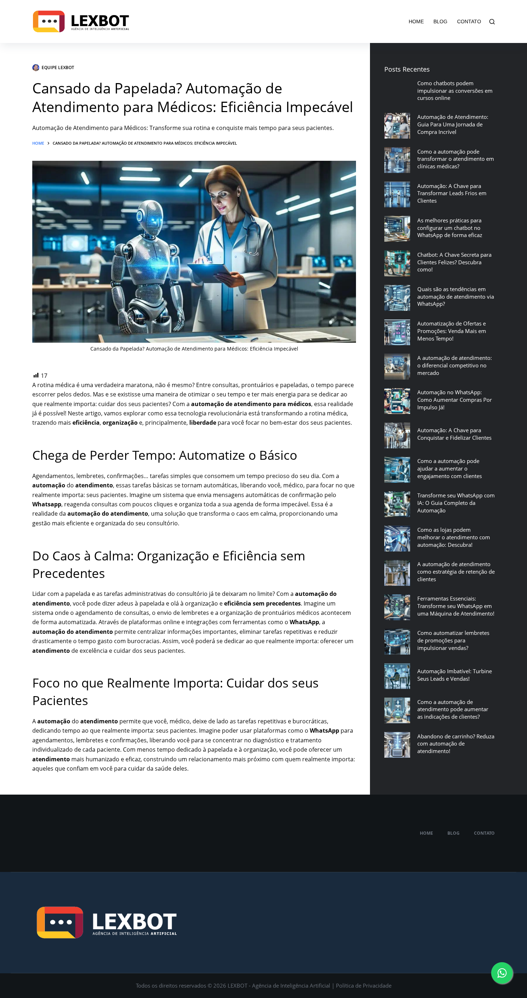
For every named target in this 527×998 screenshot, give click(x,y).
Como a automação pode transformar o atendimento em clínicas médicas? (455, 159)
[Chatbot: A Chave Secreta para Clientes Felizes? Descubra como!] (397, 263)
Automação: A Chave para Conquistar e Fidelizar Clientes (454, 433)
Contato (469, 21)
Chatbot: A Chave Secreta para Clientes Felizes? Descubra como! (454, 262)
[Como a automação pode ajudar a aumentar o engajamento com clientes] (397, 470)
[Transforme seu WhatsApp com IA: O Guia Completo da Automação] (397, 504)
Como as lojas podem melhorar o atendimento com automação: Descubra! (453, 537)
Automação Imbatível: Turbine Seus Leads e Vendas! (454, 674)
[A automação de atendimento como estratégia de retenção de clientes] (397, 573)
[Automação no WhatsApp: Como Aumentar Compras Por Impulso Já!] (397, 401)
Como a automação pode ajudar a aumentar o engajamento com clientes (449, 468)
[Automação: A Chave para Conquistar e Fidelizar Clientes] (397, 435)
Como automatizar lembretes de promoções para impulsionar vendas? (453, 640)
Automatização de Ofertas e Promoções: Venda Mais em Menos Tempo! (451, 331)
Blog (440, 21)
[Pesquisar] (492, 21)
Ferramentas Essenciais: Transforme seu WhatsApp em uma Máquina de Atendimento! (455, 606)
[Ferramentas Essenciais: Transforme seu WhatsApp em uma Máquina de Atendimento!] (397, 607)
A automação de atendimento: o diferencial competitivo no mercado (454, 365)
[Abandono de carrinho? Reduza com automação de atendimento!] (397, 745)
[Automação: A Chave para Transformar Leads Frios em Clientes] (397, 194)
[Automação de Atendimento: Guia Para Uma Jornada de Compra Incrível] (397, 126)
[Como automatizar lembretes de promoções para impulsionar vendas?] (397, 642)
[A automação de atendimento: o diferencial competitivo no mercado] (397, 367)
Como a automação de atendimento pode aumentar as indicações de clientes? (452, 709)
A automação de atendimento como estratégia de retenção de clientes (456, 571)
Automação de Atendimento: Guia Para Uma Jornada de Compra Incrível (452, 124)
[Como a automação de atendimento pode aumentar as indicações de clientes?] (397, 710)
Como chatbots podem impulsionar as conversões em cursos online (455, 90)
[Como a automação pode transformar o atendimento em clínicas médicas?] (397, 160)
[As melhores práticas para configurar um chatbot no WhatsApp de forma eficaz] (397, 229)
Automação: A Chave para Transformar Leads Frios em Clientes (451, 193)
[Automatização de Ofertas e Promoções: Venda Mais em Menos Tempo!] (397, 332)
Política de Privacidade (363, 985)
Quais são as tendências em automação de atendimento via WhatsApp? (455, 296)
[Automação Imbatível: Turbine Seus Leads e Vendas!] (397, 676)
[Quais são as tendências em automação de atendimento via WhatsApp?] (397, 298)
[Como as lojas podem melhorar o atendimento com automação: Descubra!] (397, 538)
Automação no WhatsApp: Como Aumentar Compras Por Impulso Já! (454, 400)
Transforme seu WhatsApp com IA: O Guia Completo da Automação (456, 503)
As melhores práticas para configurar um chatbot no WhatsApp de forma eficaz (449, 228)
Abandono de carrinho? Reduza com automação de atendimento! (455, 744)
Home (416, 21)
